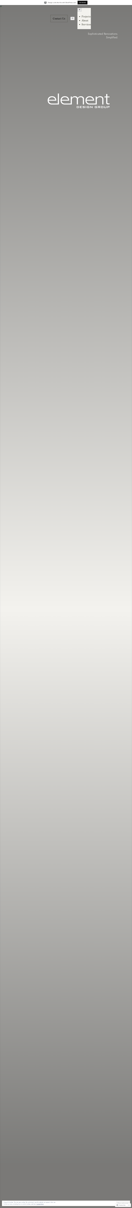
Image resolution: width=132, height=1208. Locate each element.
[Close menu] (79, 9)
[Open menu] (72, 18)
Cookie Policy (40, 1204)
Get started (82, 2)
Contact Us (59, 18)
